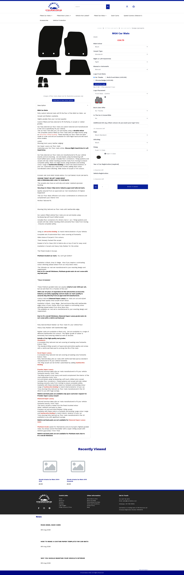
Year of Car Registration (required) (106, 164)
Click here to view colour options (63, 100)
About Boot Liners (92, 498)
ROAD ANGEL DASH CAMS (51, 525)
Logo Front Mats (99, 74)
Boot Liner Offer (99, 107)
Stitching (96, 139)
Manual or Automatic (101, 66)
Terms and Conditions (93, 504)
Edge (95, 132)
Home (99, 28)
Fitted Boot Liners (63, 15)
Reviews (61, 504)
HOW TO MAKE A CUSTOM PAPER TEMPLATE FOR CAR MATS (64, 541)
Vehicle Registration (100, 173)
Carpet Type (97, 51)
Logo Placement (99, 90)
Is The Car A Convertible (102, 115)
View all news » (143, 569)
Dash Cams (115, 15)
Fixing (95, 147)
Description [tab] (41, 105)
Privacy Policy (91, 505)
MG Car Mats (126, 28)
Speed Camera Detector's (133, 15)
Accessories (44, 20)
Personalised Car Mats (93, 502)
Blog (88, 507)
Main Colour (97, 43)
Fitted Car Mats (45, 15)
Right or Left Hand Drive (102, 59)
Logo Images (62, 505)
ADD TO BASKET (133, 186)
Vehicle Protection (59, 20)
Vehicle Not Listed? (82, 15)
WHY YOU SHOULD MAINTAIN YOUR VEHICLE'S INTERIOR (63, 558)
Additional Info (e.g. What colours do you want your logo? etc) (116, 123)
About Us (61, 500)
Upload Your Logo (100, 84)
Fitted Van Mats (99, 15)
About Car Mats (91, 500)
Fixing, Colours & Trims (65, 507)
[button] (63, 105)
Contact (61, 502)
